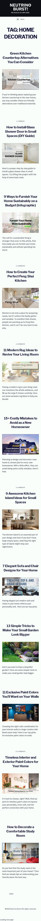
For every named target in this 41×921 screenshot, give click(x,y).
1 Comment (20, 121)
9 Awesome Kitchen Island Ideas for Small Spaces (20, 498)
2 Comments (20, 266)
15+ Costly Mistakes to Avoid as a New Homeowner (20, 422)
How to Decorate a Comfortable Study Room (20, 831)
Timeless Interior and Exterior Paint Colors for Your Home (20, 761)
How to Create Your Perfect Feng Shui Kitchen (20, 276)
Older (11, 894)
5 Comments (20, 487)
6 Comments (20, 344)
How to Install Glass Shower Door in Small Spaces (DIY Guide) (20, 131)
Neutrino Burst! (20, 7)
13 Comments (20, 751)
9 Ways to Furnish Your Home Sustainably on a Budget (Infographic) (20, 201)
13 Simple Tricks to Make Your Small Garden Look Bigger (20, 630)
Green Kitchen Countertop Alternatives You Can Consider (20, 57)
